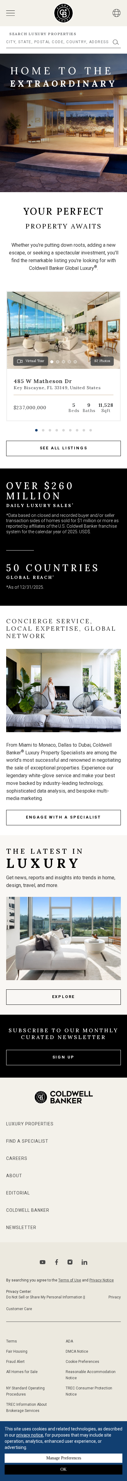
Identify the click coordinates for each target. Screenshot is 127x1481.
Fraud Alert (15, 1361)
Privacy (115, 1297)
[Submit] (116, 42)
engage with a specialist (63, 817)
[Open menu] (10, 13)
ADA (69, 1341)
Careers (16, 1158)
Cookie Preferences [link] (82, 1361)
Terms (11, 1341)
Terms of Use (69, 1280)
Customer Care (19, 1309)
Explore (63, 996)
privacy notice (29, 1435)
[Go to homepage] (64, 13)
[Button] (116, 13)
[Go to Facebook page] (56, 1262)
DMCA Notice (77, 1351)
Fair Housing (16, 1351)
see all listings (64, 448)
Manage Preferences (63, 1458)
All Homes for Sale (22, 1372)
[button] (36, 430)
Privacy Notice (101, 1280)
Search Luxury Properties (42, 33)
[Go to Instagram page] (70, 1262)
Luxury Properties (30, 1123)
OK (63, 1469)
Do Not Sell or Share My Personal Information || (45, 1297)
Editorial (18, 1192)
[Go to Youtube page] (43, 1262)
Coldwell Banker (27, 1210)
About (14, 1175)
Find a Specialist (27, 1141)
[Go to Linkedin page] (84, 1262)
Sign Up (63, 1057)
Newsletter (21, 1227)
